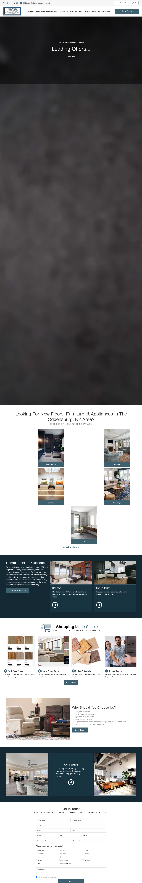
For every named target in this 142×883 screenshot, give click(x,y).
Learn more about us (17, 590)
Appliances (41, 850)
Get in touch (127, 11)
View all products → (71, 547)
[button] (30, 11)
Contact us (71, 57)
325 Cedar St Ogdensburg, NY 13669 (36, 3)
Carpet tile (40, 853)
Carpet (86, 850)
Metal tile (40, 860)
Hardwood (40, 857)
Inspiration (84, 11)
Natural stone (64, 860)
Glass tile (87, 853)
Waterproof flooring (66, 863)
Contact (106, 11)
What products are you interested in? (49, 846)
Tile (39, 863)
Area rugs (63, 850)
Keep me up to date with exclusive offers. (48, 877)
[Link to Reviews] (55, 608)
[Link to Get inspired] (71, 782)
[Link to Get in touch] (99, 608)
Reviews (73, 11)
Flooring (30, 11)
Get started (71, 682)
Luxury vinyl (88, 857)
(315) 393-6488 (12, 3)
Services (64, 11)
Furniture (63, 853)
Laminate (63, 857)
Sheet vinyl (87, 860)
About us (96, 11)
